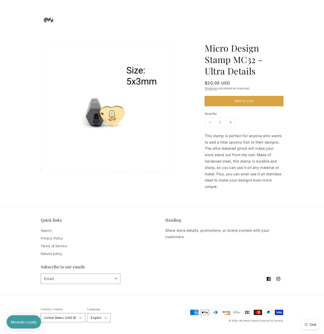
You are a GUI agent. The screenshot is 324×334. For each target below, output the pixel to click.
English (96, 317)
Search (46, 230)
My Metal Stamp (249, 320)
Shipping (211, 88)
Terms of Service (54, 246)
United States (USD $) (60, 317)
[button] (261, 20)
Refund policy (51, 254)
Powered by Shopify (271, 320)
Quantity (211, 114)
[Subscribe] (115, 279)
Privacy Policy (52, 238)
